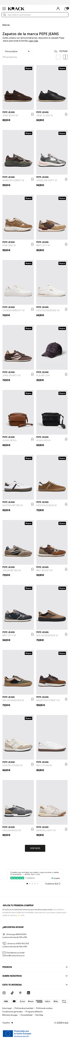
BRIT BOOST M (44, 570)
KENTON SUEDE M (46, 505)
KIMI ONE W (9, 245)
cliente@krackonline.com (13, 955)
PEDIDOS (7, 967)
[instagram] (4, 993)
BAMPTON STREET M (48, 700)
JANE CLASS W (44, 115)
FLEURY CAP (43, 375)
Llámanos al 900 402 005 (18, 943)
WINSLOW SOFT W (46, 180)
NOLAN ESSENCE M (47, 635)
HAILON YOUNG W (12, 765)
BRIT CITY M (9, 635)
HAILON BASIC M (11, 830)
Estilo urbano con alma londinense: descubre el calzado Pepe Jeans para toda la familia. (33, 39)
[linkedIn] (28, 993)
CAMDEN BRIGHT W (13, 310)
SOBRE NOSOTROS (12, 976)
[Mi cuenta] (58, 8)
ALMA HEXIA (9, 440)
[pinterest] (20, 993)
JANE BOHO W (10, 115)
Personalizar (18, 51)
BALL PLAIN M (44, 765)
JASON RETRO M (11, 570)
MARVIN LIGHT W (46, 830)
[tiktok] (12, 993)
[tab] (34, 39)
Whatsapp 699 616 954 (16, 934)
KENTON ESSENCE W (48, 310)
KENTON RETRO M (12, 505)
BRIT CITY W (43, 245)
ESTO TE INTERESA (12, 984)
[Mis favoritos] (32, 114)
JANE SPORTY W (11, 375)
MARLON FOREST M (13, 180)
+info (22, 915)
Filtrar (63, 51)
